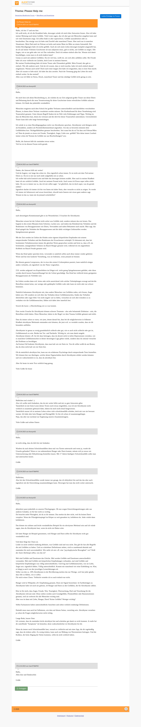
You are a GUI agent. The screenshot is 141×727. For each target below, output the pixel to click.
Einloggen (22, 688)
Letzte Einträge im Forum (110, 16)
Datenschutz (79, 716)
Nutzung (70, 716)
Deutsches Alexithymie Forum (25, 15)
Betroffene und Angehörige (45, 15)
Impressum (61, 716)
